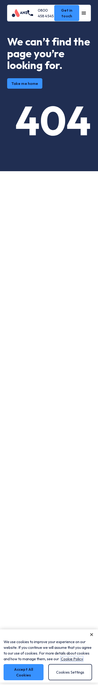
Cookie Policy (72, 658)
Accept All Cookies (23, 672)
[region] (49, 656)
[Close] (91, 634)
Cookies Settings (70, 672)
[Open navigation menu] (84, 13)
